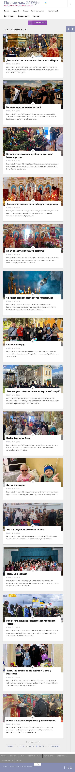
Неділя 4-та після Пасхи (18, 438)
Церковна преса (23, 16)
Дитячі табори (8, 16)
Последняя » (55, 746)
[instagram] (67, 767)
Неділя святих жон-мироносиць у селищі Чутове (30, 720)
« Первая (10, 746)
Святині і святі (53, 11)
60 (43, 746)
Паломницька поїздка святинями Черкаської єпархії (32, 391)
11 (24, 746)
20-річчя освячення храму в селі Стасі (25, 251)
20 (30, 746)
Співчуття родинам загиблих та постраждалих (29, 297)
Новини (25, 11)
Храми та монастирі (37, 11)
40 (36, 746)
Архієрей (16, 11)
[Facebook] (64, 767)
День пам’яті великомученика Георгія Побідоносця (32, 204)
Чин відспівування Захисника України (25, 529)
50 (40, 746)
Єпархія (6, 11)
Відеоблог (36, 16)
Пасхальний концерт (16, 574)
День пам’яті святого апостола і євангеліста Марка (32, 60)
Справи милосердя (15, 344)
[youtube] (71, 767)
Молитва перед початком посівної (23, 107)
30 (33, 746)
